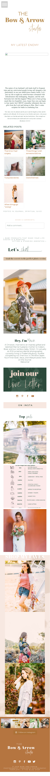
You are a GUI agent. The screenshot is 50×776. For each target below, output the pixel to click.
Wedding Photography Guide (24, 526)
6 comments (25, 220)
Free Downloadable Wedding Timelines (25, 482)
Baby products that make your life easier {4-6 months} (24, 239)
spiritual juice (33, 211)
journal (19, 211)
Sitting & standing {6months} (28, 241)
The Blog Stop (32, 770)
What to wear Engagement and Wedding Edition (25, 438)
